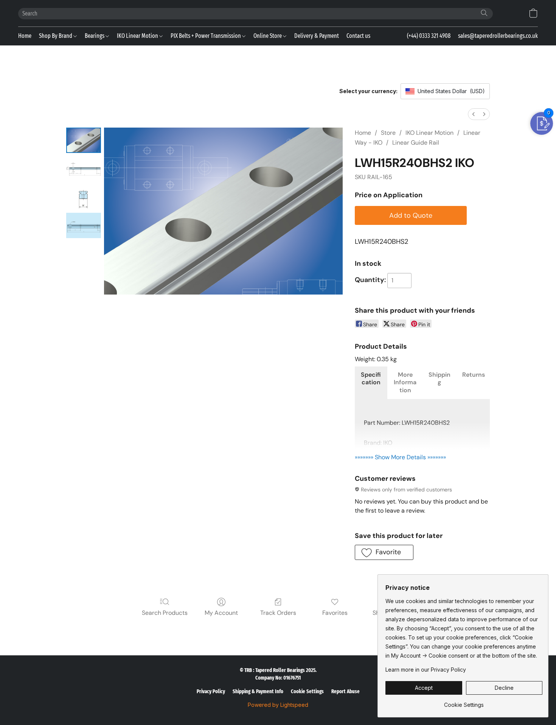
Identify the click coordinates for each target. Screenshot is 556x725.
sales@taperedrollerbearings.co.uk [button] (498, 35)
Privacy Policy (211, 691)
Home (24, 35)
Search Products (165, 613)
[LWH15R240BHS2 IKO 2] (83, 197)
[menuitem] (473, 114)
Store (388, 133)
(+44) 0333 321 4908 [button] (428, 35)
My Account (221, 613)
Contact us (358, 35)
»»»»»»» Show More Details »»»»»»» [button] (400, 457)
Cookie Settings (307, 691)
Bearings (95, 35)
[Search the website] (484, 13)
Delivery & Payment (316, 35)
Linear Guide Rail (415, 143)
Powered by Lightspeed (278, 705)
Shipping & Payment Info (258, 691)
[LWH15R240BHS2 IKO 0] (83, 140)
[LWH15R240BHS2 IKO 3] (83, 225)
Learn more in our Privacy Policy (425, 669)
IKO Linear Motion (138, 35)
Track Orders (278, 613)
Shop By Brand (56, 35)
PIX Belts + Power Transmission (206, 35)
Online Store (268, 35)
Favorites (335, 613)
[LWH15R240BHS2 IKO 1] (83, 168)
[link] (463, 702)
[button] (533, 13)
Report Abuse (345, 691)
